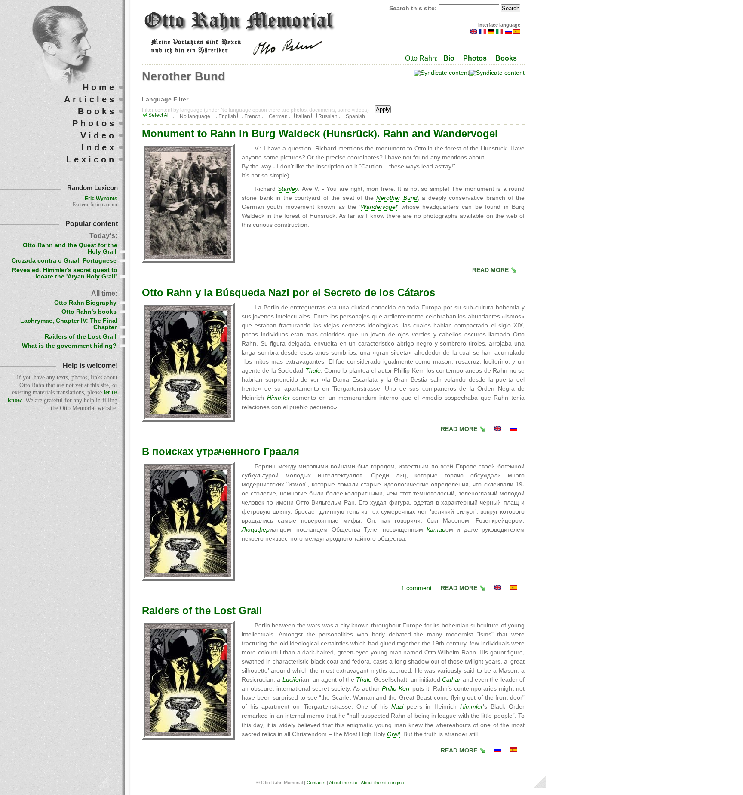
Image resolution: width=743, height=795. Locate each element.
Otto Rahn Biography (85, 303)
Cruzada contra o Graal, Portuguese (64, 260)
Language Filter (165, 99)
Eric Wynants (101, 199)
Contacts (316, 782)
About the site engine (382, 782)
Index (99, 147)
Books (506, 58)
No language (195, 116)
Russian (328, 116)
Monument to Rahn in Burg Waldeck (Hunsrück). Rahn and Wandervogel (320, 133)
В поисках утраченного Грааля (220, 451)
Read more (490, 270)
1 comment (416, 588)
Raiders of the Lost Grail (202, 610)
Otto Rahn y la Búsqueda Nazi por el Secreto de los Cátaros (288, 292)
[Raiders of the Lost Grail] (497, 429)
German (278, 116)
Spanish (355, 116)
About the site (343, 782)
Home (100, 87)
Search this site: (414, 8)
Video (98, 135)
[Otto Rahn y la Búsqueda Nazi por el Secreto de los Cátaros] (513, 588)
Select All (159, 115)
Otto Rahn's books (89, 312)
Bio (448, 58)
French (252, 116)
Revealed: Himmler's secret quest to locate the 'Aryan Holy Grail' (64, 273)
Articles (90, 99)
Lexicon (91, 159)
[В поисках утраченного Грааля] (513, 429)
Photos (475, 58)
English (227, 116)
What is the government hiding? (69, 345)
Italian (303, 116)
